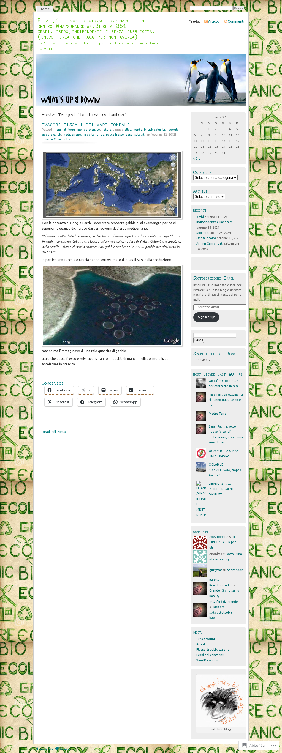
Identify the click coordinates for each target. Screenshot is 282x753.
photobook (235, 570)
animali (61, 129)
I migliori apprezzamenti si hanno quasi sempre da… (226, 400)
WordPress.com (207, 660)
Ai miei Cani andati (209, 243)
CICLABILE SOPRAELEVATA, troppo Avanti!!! (225, 470)
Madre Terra (217, 413)
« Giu (196, 158)
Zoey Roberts (218, 536)
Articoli (213, 21)
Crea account (205, 638)
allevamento (133, 129)
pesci (129, 134)
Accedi (201, 644)
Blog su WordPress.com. (55, 748)
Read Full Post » (54, 432)
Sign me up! (206, 317)
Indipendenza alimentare (214, 222)
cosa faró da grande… (225, 601)
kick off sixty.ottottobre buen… (221, 612)
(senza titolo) (206, 238)
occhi (200, 216)
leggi (72, 129)
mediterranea (73, 134)
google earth (51, 134)
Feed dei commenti (210, 654)
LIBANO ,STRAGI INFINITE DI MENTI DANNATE (221, 489)
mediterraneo (94, 134)
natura (106, 129)
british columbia (155, 129)
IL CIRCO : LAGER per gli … (222, 542)
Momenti (203, 232)
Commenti (236, 21)
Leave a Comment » (56, 139)
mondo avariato (88, 129)
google (173, 129)
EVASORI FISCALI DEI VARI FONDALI (86, 124)
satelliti (139, 134)
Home (44, 9)
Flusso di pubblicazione (212, 649)
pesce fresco (115, 134)
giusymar (215, 570)
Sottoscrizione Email (213, 278)
